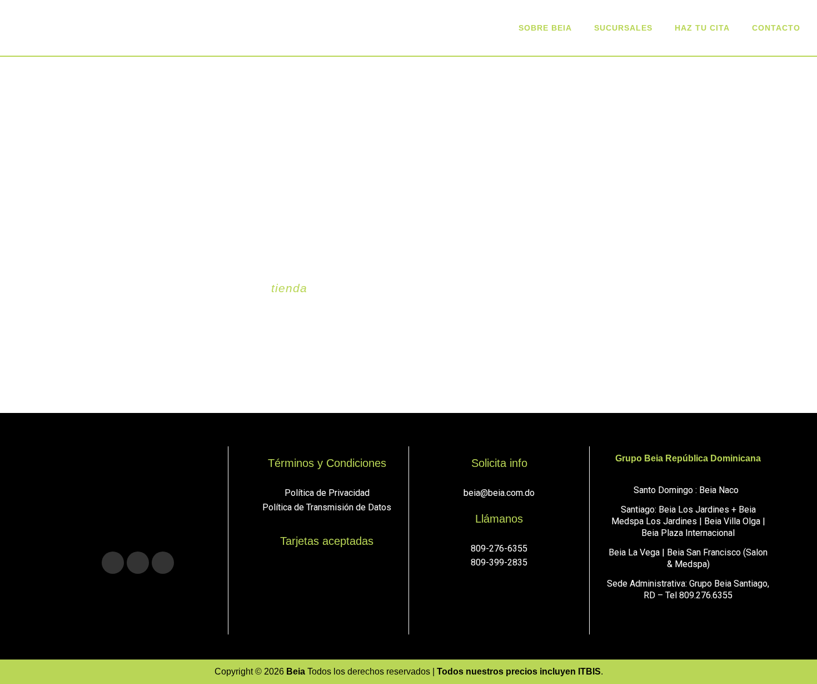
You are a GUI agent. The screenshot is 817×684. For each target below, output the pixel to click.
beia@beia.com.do (499, 493)
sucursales (623, 27)
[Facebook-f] (138, 563)
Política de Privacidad (327, 493)
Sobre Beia (545, 27)
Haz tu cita (702, 27)
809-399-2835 (499, 562)
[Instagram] (113, 563)
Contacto (776, 27)
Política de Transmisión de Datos (326, 507)
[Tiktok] (163, 563)
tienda (289, 288)
